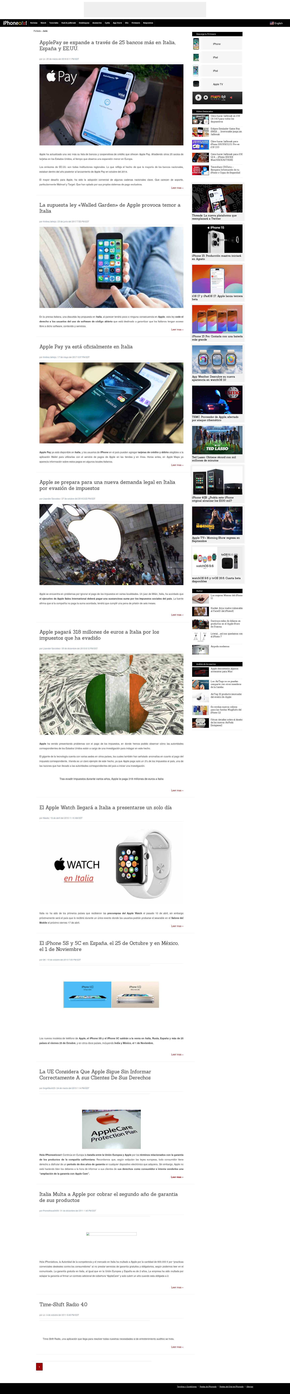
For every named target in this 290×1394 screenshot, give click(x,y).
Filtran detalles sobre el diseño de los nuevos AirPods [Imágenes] (226, 722)
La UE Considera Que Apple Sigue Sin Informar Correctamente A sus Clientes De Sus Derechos (95, 1074)
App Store (117, 23)
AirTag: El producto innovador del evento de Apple (226, 695)
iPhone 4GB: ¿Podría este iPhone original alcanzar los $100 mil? (213, 499)
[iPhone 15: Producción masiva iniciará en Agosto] (217, 252)
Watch (43, 23)
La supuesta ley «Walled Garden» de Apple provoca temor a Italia (110, 208)
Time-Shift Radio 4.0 (63, 1304)
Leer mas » (177, 187)
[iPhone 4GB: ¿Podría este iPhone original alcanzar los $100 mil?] (217, 493)
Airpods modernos (220, 646)
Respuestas (148, 23)
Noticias (33, 23)
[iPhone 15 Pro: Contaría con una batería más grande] (217, 332)
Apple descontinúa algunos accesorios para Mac (224, 670)
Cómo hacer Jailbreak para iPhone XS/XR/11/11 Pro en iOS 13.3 (225, 144)
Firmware (136, 23)
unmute (231, 97)
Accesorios (97, 23)
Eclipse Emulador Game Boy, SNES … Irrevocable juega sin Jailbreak (226, 131)
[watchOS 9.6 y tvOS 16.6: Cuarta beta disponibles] (217, 574)
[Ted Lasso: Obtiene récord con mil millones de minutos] (217, 453)
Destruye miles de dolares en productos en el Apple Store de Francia (225, 624)
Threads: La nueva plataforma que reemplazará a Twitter (214, 217)
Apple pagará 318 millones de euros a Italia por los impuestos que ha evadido (99, 635)
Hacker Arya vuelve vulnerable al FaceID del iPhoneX (227, 609)
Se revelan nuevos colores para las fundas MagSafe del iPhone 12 (226, 709)
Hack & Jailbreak (68, 23)
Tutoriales (53, 23)
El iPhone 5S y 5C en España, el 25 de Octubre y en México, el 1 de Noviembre (109, 946)
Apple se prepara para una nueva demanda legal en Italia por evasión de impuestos (107, 485)
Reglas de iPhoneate (208, 1386)
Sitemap (250, 1386)
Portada (37, 30)
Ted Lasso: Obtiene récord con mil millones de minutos (214, 459)
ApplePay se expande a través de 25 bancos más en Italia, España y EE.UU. (107, 45)
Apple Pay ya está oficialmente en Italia (86, 347)
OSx (126, 23)
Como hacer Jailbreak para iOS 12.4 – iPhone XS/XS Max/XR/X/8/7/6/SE (227, 157)
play (198, 97)
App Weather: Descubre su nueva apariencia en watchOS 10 (213, 378)
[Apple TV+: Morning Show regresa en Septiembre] (217, 534)
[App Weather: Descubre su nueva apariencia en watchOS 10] (217, 372)
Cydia (107, 23)
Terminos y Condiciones (187, 1386)
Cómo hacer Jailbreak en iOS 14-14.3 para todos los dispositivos (225, 119)
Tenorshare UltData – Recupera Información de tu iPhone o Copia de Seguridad (225, 170)
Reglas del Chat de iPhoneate (232, 1386)
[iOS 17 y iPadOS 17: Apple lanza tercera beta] (217, 292)
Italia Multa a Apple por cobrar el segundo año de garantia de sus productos (108, 1197)
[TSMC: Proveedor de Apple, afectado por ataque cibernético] (217, 413)
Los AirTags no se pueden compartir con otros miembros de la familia (226, 684)
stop (205, 97)
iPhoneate (15, 23)
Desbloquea (84, 23)
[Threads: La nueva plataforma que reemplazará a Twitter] (217, 211)
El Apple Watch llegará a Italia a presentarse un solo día (105, 807)
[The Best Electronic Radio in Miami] (214, 98)
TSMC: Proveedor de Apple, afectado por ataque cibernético (215, 418)
